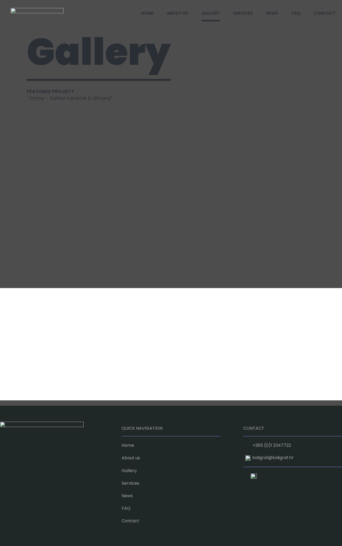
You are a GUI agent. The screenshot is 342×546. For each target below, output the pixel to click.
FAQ (296, 13)
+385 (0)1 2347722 (271, 445)
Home (147, 13)
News (272, 13)
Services (243, 13)
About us (177, 13)
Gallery (210, 13)
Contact (324, 13)
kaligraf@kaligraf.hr (273, 458)
